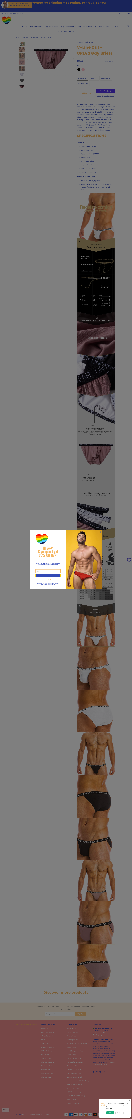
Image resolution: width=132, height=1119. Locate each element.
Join (48, 576)
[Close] (129, 1100)
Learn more (109, 1108)
